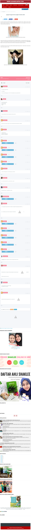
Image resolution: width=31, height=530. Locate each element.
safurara (4, 265)
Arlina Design (17, 528)
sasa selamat (5, 256)
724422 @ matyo (5, 196)
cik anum (4, 129)
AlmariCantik (18, 347)
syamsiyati (5, 187)
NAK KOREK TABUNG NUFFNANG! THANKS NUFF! (9, 449)
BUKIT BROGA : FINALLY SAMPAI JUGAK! (8, 423)
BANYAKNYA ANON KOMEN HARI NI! (7, 439)
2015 (1, 458)
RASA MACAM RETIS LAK (6, 426)
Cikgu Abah (5, 120)
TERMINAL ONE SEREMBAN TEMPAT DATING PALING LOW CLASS (11, 420)
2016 (1, 457)
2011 (1, 462)
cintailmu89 (5, 86)
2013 (1, 460)
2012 (1, 461)
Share (11, 19)
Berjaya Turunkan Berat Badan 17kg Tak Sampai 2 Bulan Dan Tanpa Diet (12, 436)
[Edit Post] (1, 16)
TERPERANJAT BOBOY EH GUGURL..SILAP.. (8, 433)
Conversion (12, 309)
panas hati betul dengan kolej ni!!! (5, 78)
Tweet (5, 19)
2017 (1, 456)
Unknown (4, 140)
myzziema (4, 203)
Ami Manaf (4, 177)
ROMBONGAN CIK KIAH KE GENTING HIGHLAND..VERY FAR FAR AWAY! (12, 446)
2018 (1, 455)
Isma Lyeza (17, 346)
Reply (1, 95)
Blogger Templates (9, 528)
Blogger (23, 528)
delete (27, 99)
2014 (1, 459)
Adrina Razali (5, 292)
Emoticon (15, 309)
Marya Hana (5, 282)
